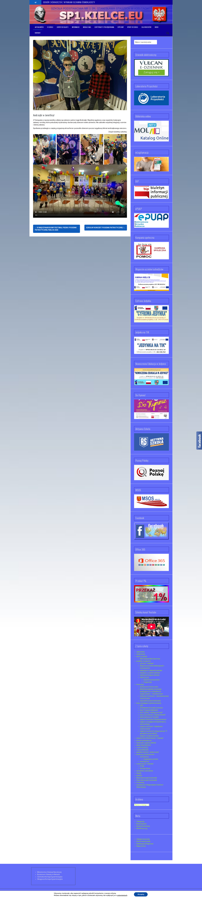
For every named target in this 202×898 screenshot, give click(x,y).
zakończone (144, 677)
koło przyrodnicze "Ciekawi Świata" (153, 715)
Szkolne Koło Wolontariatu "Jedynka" (150, 738)
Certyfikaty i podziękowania (104, 27)
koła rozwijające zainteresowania (148, 703)
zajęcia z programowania (149, 736)
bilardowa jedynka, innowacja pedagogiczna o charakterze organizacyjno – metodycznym (151, 691)
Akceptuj (140, 894)
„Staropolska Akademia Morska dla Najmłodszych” (62, 2)
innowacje (140, 684)
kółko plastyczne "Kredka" (149, 717)
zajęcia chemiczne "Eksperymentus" (153, 719)
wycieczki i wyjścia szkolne (146, 743)
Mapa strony (141, 846)
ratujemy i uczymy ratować (150, 673)
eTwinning (140, 782)
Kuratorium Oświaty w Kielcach (48, 874)
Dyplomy (121, 27)
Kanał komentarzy (143, 826)
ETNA (142, 766)
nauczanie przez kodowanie (150, 701)
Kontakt (38, 33)
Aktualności (39, 27)
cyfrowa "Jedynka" (147, 663)
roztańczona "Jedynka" (145, 764)
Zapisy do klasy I (62, 27)
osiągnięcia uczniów (150, 759)
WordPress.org (141, 828)
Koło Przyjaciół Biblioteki (149, 710)
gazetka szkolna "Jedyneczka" (147, 752)
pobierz (139, 775)
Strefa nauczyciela (143, 841)
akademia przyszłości (151, 680)
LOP (141, 705)
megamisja (147, 682)
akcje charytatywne (143, 745)
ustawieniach (122, 895)
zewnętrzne (144, 757)
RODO (156, 27)
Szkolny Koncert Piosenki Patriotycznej (105, 228)
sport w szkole (141, 656)
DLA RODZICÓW (146, 27)
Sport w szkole (132, 27)
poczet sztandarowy (144, 740)
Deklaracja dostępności (144, 844)
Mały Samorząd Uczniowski (146, 778)
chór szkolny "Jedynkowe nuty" (151, 712)
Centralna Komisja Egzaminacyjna (49, 877)
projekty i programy (143, 661)
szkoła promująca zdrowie (149, 675)
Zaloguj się (140, 821)
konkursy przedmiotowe (145, 754)
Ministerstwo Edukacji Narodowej (49, 872)
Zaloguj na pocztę (143, 839)
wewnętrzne (144, 761)
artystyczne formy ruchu (149, 687)
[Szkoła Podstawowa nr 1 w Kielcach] (40, 14)
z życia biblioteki (142, 750)
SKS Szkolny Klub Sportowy (150, 659)
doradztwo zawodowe (144, 771)
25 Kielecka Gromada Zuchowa (151, 708)
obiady (138, 773)
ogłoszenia (140, 652)
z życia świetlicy (142, 747)
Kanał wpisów (141, 824)
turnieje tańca (145, 768)
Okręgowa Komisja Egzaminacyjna (50, 879)
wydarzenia (140, 654)
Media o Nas (87, 27)
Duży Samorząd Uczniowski (146, 780)
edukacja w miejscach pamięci (151, 670)
